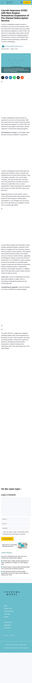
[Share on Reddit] (22, 77)
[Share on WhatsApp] (14, 77)
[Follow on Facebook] (5, 635)
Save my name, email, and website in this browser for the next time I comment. (16, 533)
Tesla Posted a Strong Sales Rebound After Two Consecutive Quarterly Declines (15, 568)
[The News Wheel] (9, 2)
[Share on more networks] (18, 77)
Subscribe (27, 2)
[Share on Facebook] (6, 77)
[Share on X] (2, 77)
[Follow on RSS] (13, 635)
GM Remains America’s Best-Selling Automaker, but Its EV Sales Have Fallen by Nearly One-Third (14, 573)
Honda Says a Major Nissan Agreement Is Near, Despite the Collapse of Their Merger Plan (15, 562)
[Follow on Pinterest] (10, 635)
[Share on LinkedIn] (10, 77)
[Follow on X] (7, 635)
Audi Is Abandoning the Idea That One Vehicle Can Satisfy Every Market (14, 557)
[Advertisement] (16, 100)
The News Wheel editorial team (14, 46)
